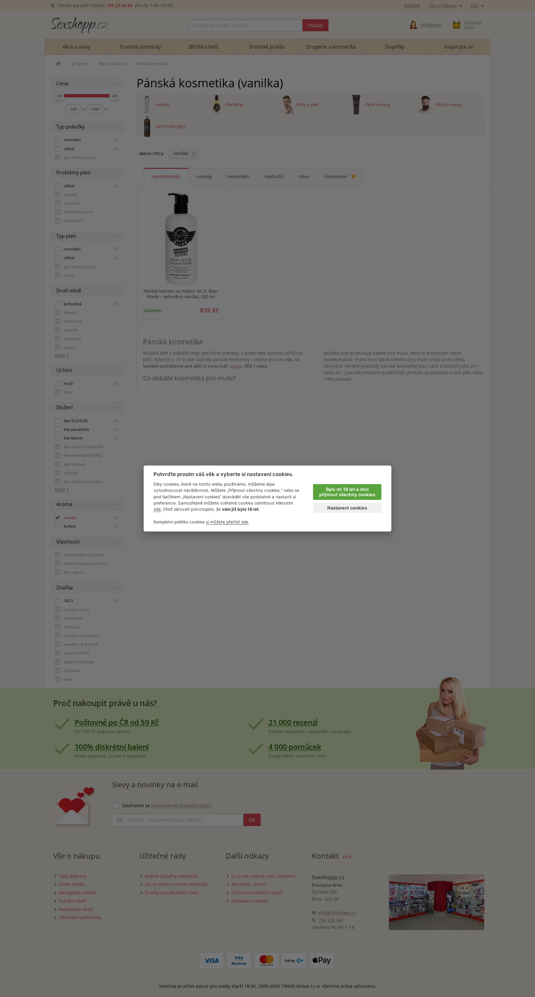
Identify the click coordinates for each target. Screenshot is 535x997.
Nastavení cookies (347, 507)
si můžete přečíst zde (227, 521)
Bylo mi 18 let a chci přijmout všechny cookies (347, 492)
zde (157, 509)
